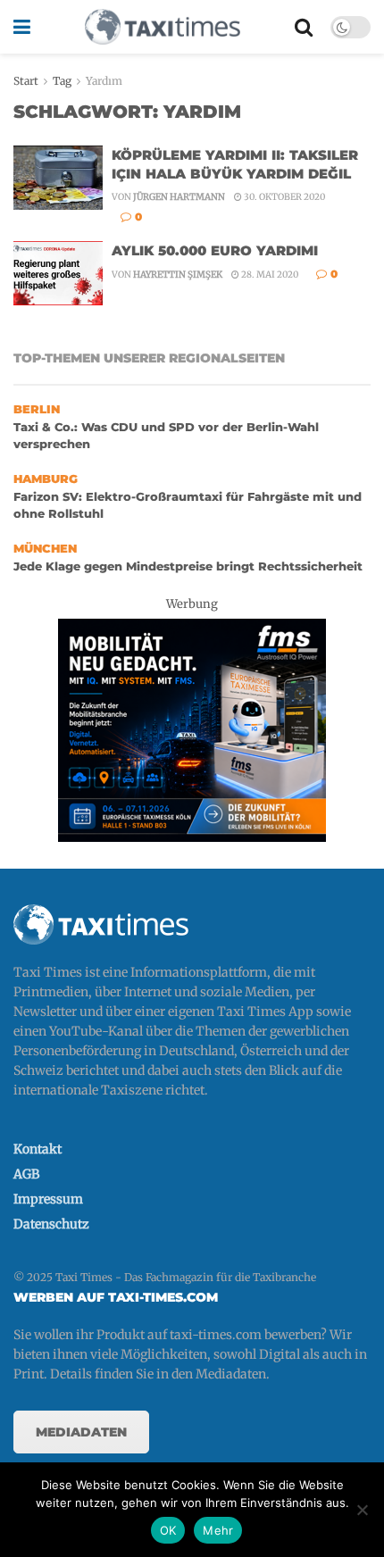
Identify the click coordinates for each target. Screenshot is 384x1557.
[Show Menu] (21, 27)
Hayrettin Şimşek (177, 274)
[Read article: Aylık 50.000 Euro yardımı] (58, 273)
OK (168, 1530)
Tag (62, 80)
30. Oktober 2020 (283, 197)
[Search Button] (304, 27)
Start (25, 80)
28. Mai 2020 (268, 274)
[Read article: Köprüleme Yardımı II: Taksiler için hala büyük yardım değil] (58, 178)
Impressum (48, 1199)
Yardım (104, 80)
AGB (26, 1174)
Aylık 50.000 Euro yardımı (215, 250)
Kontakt (37, 1149)
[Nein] (362, 1510)
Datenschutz (51, 1224)
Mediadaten (81, 1432)
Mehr (218, 1530)
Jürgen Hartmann (179, 197)
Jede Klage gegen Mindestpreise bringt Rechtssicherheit (188, 566)
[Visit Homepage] (162, 27)
